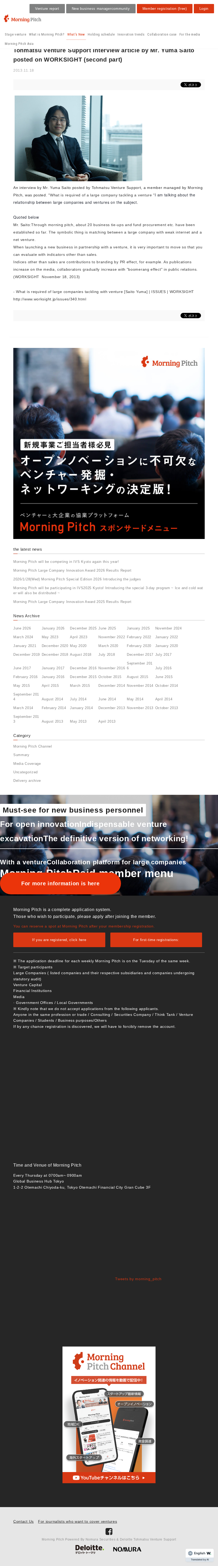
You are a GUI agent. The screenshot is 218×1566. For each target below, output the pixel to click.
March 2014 (23, 708)
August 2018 (80, 655)
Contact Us (23, 1521)
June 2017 (22, 668)
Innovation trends (131, 34)
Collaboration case (162, 34)
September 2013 (26, 719)
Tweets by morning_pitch (138, 1279)
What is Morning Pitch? (46, 34)
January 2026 (53, 628)
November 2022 (111, 637)
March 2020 (108, 646)
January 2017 (53, 668)
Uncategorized (25, 772)
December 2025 (83, 628)
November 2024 (168, 628)
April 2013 (107, 721)
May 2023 (50, 637)
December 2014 (111, 686)
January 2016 (53, 677)
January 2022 (166, 637)
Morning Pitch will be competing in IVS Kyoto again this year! (66, 562)
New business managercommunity (101, 9)
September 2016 (140, 665)
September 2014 (26, 696)
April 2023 (78, 637)
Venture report (47, 9)
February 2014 (54, 708)
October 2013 (166, 708)
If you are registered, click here (59, 940)
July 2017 (163, 655)
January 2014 (81, 708)
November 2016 (111, 668)
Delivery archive (27, 781)
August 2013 (52, 721)
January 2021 (24, 646)
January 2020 (166, 646)
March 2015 (80, 686)
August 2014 (52, 699)
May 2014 (135, 699)
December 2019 (26, 655)
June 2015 (164, 677)
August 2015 (137, 677)
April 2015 (50, 686)
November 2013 (140, 708)
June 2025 (107, 628)
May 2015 (21, 686)
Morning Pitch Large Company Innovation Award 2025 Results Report (72, 602)
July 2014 (78, 699)
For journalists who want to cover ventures (77, 1521)
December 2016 (83, 668)
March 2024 (23, 637)
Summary (21, 755)
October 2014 (166, 686)
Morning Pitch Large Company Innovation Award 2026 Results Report (72, 570)
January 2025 (138, 628)
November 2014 (140, 686)
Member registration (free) (164, 9)
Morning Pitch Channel (32, 746)
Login (204, 9)
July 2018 (106, 655)
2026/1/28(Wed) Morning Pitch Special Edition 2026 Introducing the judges (77, 579)
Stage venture (15, 34)
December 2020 (55, 646)
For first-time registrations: (156, 940)
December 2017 (140, 655)
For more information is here (60, 883)
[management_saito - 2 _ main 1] (78, 138)
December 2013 (111, 708)
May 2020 (78, 646)
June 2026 (22, 628)
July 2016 (163, 668)
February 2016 (25, 677)
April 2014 (164, 699)
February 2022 (139, 637)
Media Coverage (27, 764)
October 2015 (109, 677)
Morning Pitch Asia (19, 44)
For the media (189, 34)
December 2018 (55, 655)
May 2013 (78, 721)
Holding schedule (101, 34)
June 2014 (107, 699)
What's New (76, 34)
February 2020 (139, 646)
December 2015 (83, 677)
